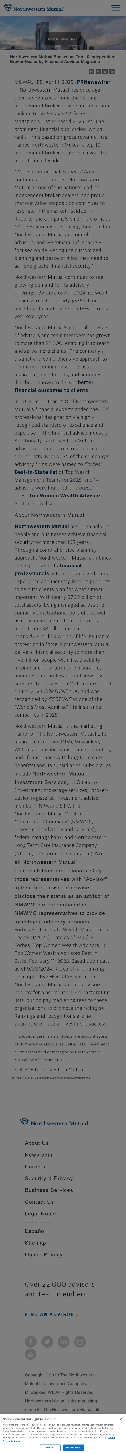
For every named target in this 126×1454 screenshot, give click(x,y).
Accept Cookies (74, 1448)
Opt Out (50, 1448)
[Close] (120, 1419)
